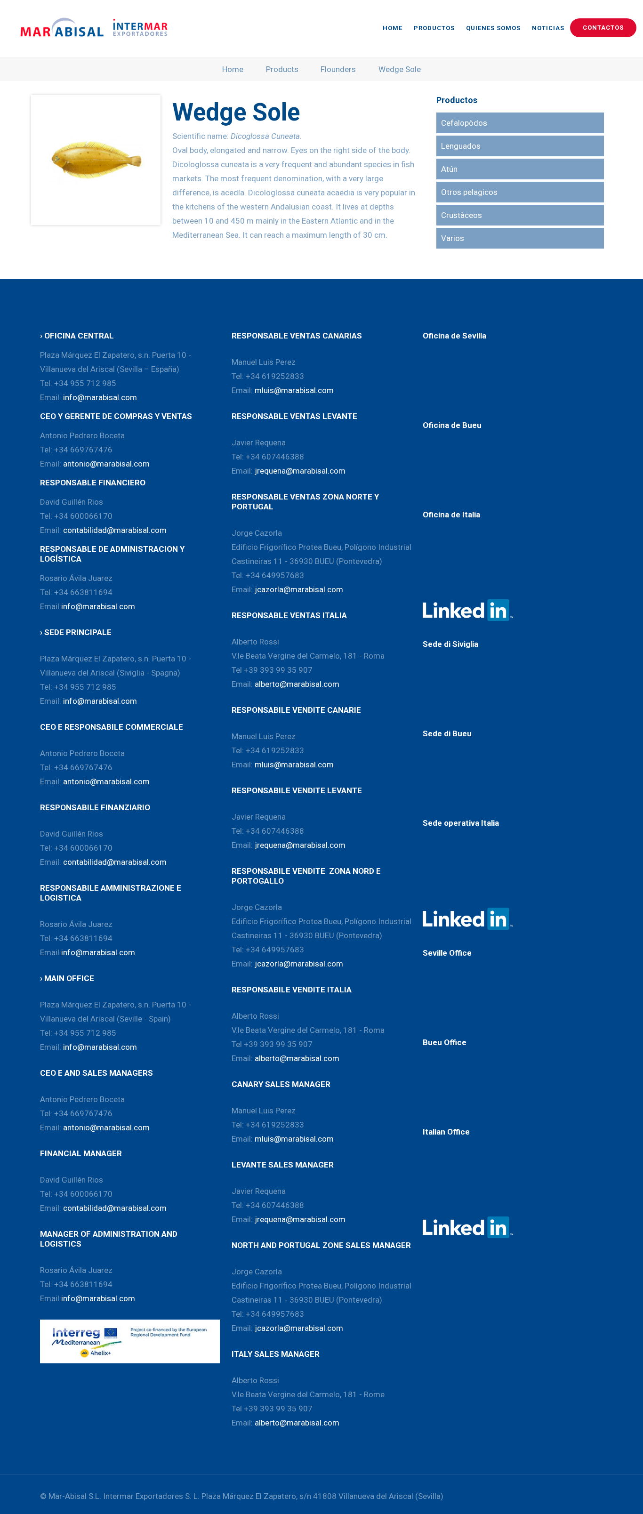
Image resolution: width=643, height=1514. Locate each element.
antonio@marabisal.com (106, 463)
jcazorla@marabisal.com (299, 589)
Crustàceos (461, 215)
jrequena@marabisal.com (300, 470)
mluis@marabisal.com (294, 390)
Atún (449, 169)
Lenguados (461, 146)
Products (282, 69)
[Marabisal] (92, 28)
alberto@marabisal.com (297, 684)
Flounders (338, 69)
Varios (452, 238)
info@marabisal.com (100, 397)
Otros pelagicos (469, 192)
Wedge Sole (399, 69)
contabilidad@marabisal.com (115, 530)
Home (232, 69)
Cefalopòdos (464, 123)
